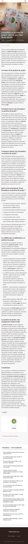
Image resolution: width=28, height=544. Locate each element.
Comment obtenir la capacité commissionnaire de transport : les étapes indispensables (13, 472)
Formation (5, 29)
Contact (18, 536)
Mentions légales (11, 536)
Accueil (2, 45)
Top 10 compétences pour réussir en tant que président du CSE (13, 452)
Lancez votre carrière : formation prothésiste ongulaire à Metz (13, 490)
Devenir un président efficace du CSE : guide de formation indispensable (13, 505)
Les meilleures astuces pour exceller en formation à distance (12, 457)
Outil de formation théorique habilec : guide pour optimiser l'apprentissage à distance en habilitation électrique (13, 500)
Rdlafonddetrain (14, 532)
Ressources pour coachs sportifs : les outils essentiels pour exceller (13, 495)
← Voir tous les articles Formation (9, 436)
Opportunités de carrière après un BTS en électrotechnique (13, 514)
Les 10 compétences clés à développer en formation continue (12, 486)
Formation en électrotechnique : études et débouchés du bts (13, 519)
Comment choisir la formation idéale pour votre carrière (13, 466)
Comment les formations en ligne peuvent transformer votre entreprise (13, 481)
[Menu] (25, 1)
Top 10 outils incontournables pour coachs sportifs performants (13, 477)
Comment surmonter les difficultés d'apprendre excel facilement (11, 510)
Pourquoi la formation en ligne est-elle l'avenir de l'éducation (12, 462)
